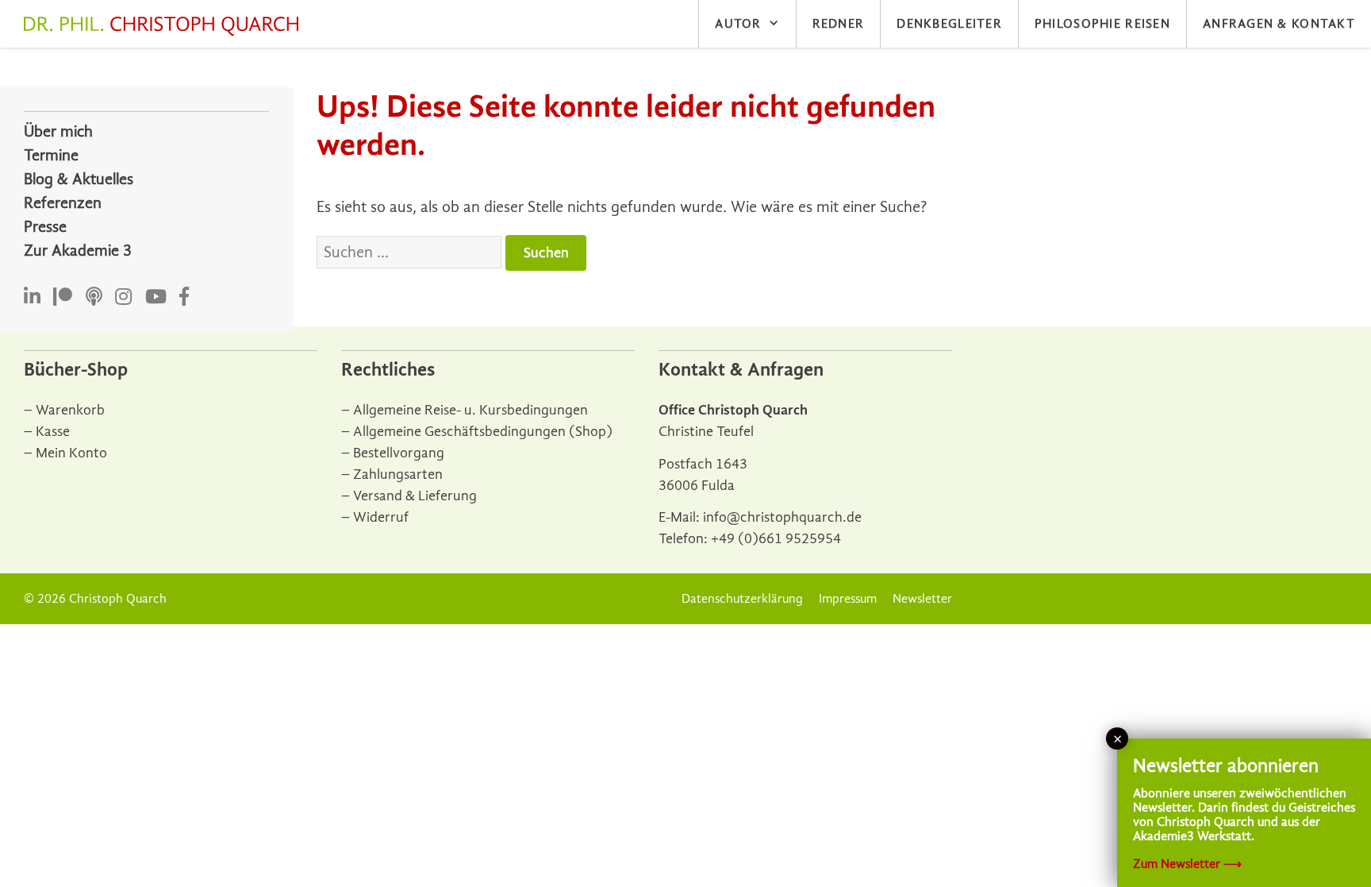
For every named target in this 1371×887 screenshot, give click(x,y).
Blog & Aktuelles (78, 179)
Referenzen (63, 203)
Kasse (53, 431)
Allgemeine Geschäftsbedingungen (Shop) (483, 431)
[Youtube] (156, 297)
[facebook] (184, 297)
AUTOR (738, 24)
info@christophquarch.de (782, 517)
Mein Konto (71, 453)
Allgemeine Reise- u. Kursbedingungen (470, 410)
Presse (45, 227)
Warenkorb (70, 410)
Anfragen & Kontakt (1279, 24)
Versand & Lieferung (415, 496)
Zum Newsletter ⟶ (1187, 864)
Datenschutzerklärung (742, 599)
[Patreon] (62, 297)
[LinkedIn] (32, 297)
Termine (51, 155)
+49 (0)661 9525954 (776, 538)
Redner (838, 24)
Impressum (848, 599)
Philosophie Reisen (1102, 24)
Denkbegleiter (949, 24)
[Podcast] (94, 297)
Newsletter (922, 599)
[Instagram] (123, 297)
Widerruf (381, 517)
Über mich (58, 131)
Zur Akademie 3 (78, 250)
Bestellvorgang (398, 453)
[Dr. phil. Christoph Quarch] (165, 26)
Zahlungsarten (398, 474)
